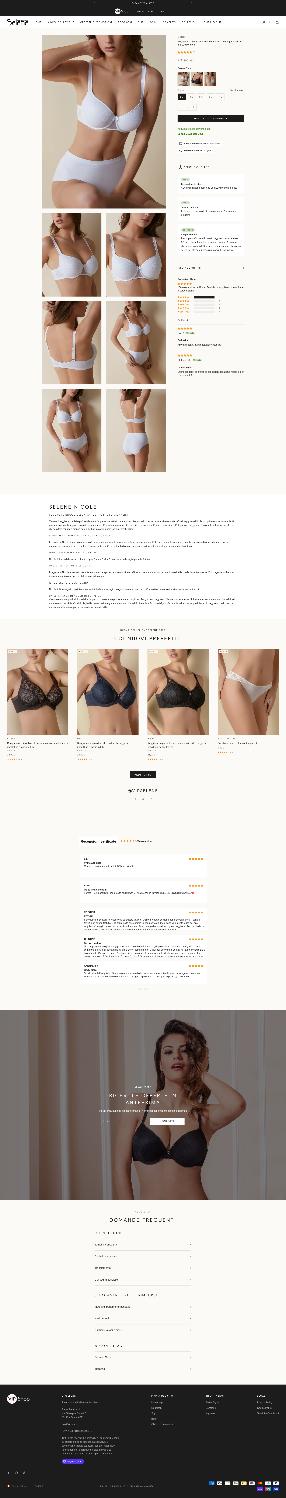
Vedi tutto (143, 774)
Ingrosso (210, 1413)
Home (38, 22)
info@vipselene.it (71, 1424)
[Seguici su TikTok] (150, 799)
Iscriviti (167, 1121)
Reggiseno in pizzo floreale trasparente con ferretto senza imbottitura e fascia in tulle (37, 745)
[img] (185, 328)
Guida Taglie (212, 22)
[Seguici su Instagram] (143, 799)
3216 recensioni (143, 841)
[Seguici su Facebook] (135, 799)
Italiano (38, 1486)
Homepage (157, 1402)
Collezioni (190, 22)
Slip (141, 22)
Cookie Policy (264, 1408)
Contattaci (211, 1408)
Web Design (142, 1486)
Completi (169, 22)
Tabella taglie (237, 90)
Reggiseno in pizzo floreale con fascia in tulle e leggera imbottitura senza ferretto (176, 745)
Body (153, 22)
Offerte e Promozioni (96, 22)
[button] (185, 52)
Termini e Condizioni (268, 1413)
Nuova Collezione (61, 22)
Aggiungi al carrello (211, 118)
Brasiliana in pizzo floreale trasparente (238, 743)
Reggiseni (125, 22)
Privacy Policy (264, 1402)
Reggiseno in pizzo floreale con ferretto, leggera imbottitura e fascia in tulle (102, 745)
